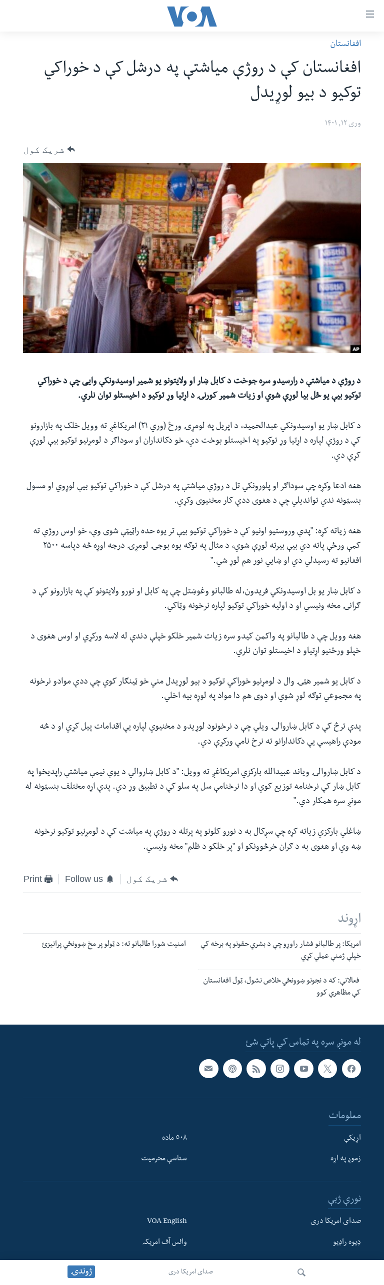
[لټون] (301, 1272)
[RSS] (256, 1068)
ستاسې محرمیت (164, 1159)
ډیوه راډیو (347, 1242)
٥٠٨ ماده (174, 1138)
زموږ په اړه (345, 1159)
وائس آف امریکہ (164, 1242)
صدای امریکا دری (190, 1272)
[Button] (49, 149)
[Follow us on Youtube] (303, 1068)
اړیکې (352, 1138)
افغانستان (345, 45)
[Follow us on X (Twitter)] (327, 1068)
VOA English (167, 1221)
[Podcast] (232, 1068)
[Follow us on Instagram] (280, 1068)
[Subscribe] (208, 1068)
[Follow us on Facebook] (351, 1068)
